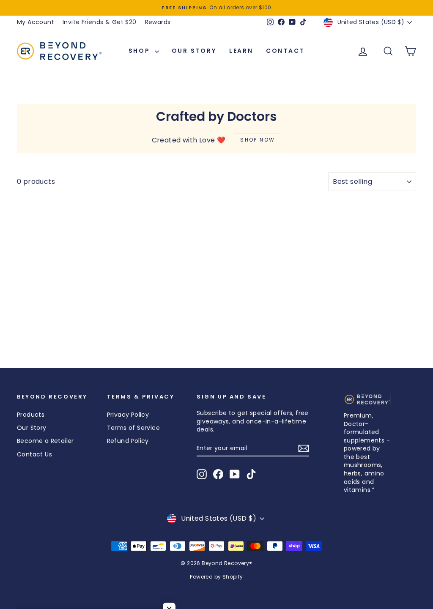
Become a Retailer (45, 441)
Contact (285, 50)
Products (30, 414)
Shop (141, 50)
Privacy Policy (128, 414)
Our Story (194, 50)
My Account (35, 22)
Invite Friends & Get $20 (100, 22)
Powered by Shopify (216, 576)
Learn (241, 50)
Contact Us (34, 454)
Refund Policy (128, 441)
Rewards (158, 22)
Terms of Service (133, 427)
